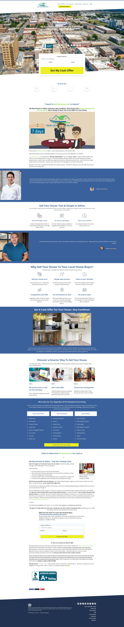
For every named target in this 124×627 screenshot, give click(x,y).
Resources (86, 4)
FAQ (95, 612)
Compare (93, 620)
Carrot (47, 612)
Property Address (62, 56)
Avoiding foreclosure (34, 156)
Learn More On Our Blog (61, 445)
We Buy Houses (65, 453)
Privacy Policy (92, 618)
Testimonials (78, 4)
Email (73, 62)
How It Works (61, 4)
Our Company (70, 4)
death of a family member (86, 546)
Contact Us (93, 608)
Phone (51, 62)
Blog (91, 4)
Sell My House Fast (62, 104)
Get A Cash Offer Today (90, 606)
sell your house (41, 151)
